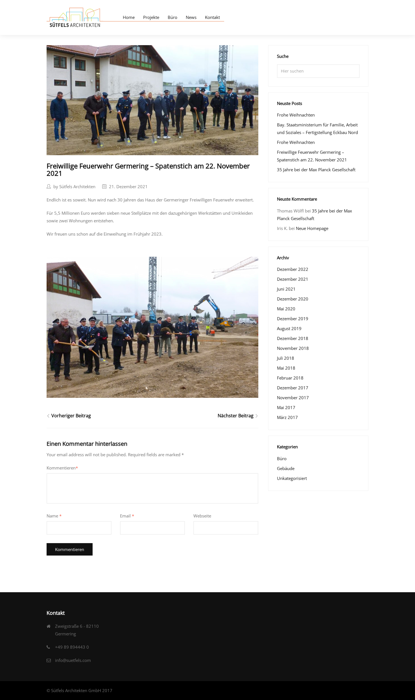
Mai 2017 (286, 407)
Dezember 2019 (292, 318)
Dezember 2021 (292, 279)
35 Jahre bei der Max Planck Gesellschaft (316, 169)
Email (127, 516)
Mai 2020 (286, 308)
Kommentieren (62, 468)
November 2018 (293, 348)
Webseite (202, 516)
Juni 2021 (286, 289)
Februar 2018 (290, 378)
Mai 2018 (286, 368)
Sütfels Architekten (77, 186)
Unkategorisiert (292, 478)
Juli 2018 (285, 358)
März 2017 (287, 417)
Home (129, 17)
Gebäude (285, 468)
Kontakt (212, 17)
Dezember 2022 (292, 269)
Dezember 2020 (292, 299)
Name (54, 516)
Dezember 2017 (292, 387)
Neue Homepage (312, 228)
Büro (172, 17)
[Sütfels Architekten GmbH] (75, 16)
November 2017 (293, 397)
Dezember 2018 (292, 338)
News (191, 17)
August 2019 (289, 328)
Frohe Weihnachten (296, 115)
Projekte (151, 17)
